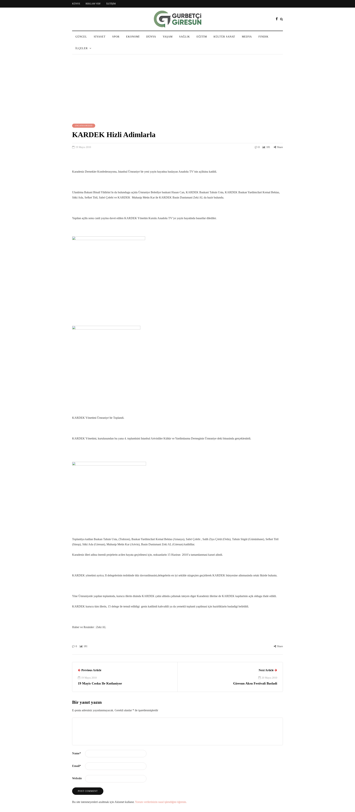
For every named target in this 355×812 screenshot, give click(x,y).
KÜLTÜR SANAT (224, 36)
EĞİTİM (202, 36)
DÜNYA (151, 36)
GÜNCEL (81, 36)
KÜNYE (76, 3)
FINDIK (263, 36)
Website (77, 778)
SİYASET (100, 36)
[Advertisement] (177, 89)
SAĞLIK (184, 36)
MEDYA (247, 36)
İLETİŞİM (111, 3)
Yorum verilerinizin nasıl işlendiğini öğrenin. (161, 801)
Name (76, 753)
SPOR (115, 36)
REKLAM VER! (93, 3)
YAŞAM (168, 36)
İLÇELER (81, 48)
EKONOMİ (133, 36)
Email (76, 765)
